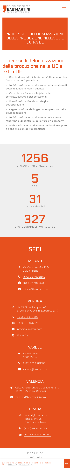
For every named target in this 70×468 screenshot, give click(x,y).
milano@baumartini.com (37, 289)
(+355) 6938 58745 (35, 428)
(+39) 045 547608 (27, 316)
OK (66, 463)
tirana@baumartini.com (37, 434)
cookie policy (35, 457)
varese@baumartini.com (37, 369)
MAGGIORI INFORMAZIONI (20, 465)
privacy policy (35, 452)
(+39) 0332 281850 (34, 363)
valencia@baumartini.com (30, 397)
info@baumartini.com (29, 329)
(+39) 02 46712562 (34, 276)
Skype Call (23, 335)
